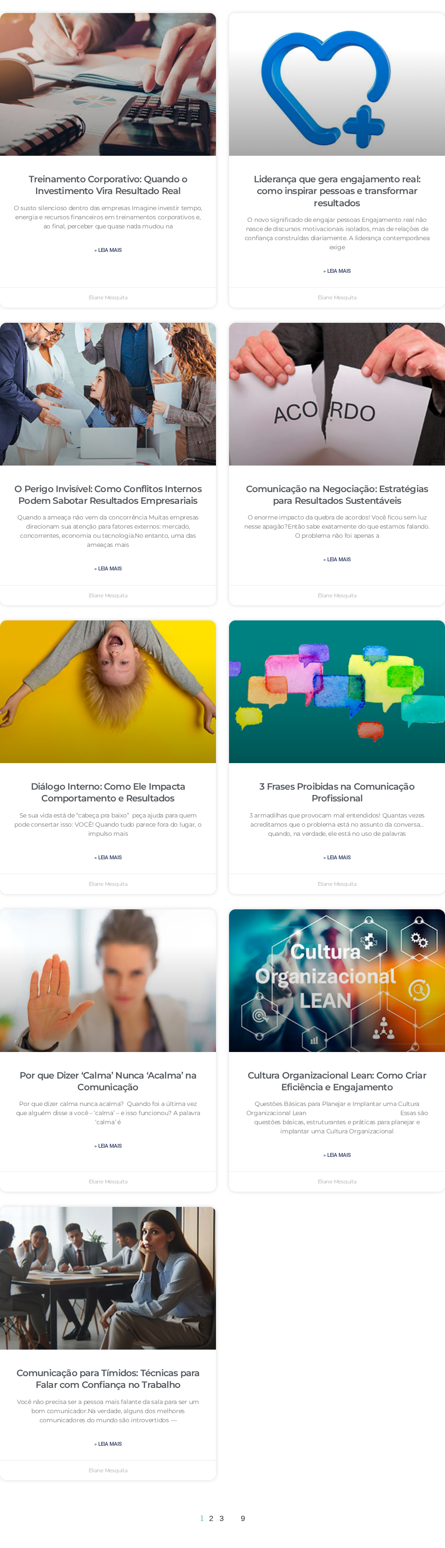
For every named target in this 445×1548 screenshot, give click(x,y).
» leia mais (107, 250)
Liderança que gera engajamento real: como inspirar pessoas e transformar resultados (337, 191)
